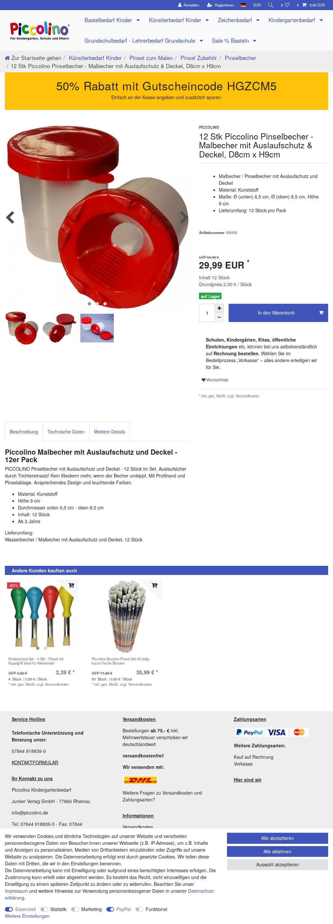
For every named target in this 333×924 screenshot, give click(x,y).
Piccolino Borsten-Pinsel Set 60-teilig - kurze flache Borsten (121, 661)
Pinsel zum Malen (150, 57)
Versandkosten (138, 827)
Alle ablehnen (277, 851)
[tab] (24, 431)
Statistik (58, 909)
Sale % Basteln (231, 40)
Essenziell (25, 909)
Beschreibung (24, 431)
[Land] (243, 5)
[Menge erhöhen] (219, 308)
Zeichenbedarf (236, 20)
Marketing (91, 909)
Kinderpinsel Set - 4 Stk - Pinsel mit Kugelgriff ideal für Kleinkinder (35, 661)
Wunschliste (217, 379)
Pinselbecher (239, 57)
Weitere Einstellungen (27, 916)
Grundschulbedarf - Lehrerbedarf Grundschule (141, 40)
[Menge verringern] (219, 317)
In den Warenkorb (276, 312)
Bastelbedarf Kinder (109, 20)
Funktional (156, 909)
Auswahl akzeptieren (277, 864)
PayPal (123, 909)
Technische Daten (66, 431)
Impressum (16, 890)
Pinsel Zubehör (198, 57)
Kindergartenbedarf (293, 20)
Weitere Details (109, 431)
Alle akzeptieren (277, 838)
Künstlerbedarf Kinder (176, 20)
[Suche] (270, 5)
